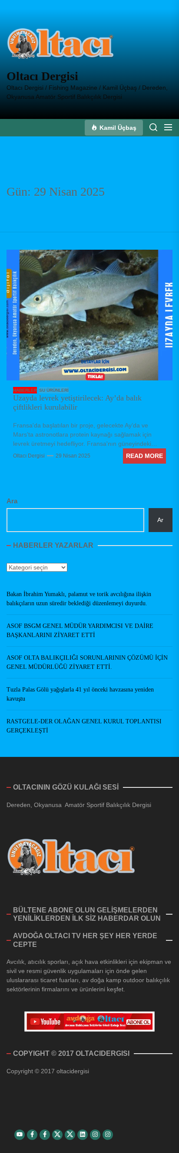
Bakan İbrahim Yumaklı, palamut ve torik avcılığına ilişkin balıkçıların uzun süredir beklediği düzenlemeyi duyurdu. (79, 599)
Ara (12, 501)
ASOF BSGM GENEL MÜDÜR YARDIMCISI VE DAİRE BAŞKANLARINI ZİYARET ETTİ (80, 630)
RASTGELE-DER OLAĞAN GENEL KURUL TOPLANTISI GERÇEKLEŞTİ (84, 726)
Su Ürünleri (54, 390)
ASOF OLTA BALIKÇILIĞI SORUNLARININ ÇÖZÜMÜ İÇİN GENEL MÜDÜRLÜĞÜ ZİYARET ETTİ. (87, 662)
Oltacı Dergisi (42, 76)
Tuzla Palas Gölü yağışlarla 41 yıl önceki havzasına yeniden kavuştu (80, 694)
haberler (25, 390)
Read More (144, 455)
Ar (160, 519)
